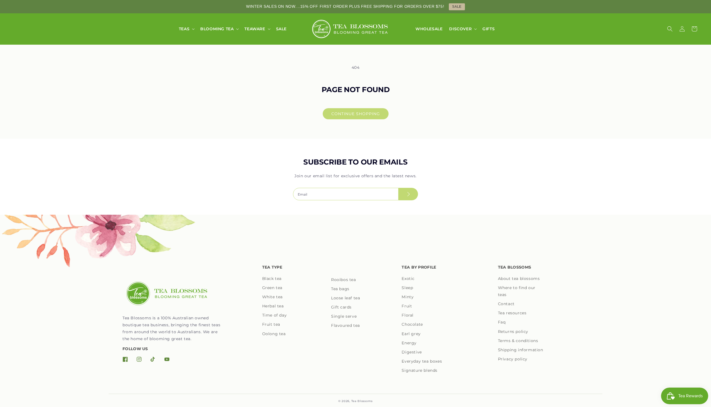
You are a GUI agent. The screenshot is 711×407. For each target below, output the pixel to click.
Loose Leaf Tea (345, 297)
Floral (408, 315)
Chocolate (412, 324)
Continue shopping (355, 113)
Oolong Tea (274, 333)
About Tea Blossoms (519, 278)
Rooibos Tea (343, 279)
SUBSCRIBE (408, 194)
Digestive (412, 352)
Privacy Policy (512, 359)
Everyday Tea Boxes (422, 361)
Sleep (407, 287)
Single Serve (344, 316)
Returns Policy (513, 331)
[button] (186, 29)
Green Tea (272, 287)
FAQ (502, 322)
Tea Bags (340, 288)
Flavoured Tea (345, 325)
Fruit (407, 306)
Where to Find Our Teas (516, 291)
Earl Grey (411, 333)
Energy (409, 342)
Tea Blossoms (362, 401)
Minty (408, 296)
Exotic (408, 278)
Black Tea (272, 278)
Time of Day (274, 315)
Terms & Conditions (518, 340)
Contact (506, 303)
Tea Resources (512, 312)
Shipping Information (520, 349)
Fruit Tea (271, 324)
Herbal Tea (273, 306)
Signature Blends (419, 370)
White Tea (272, 296)
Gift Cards (341, 307)
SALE (456, 7)
